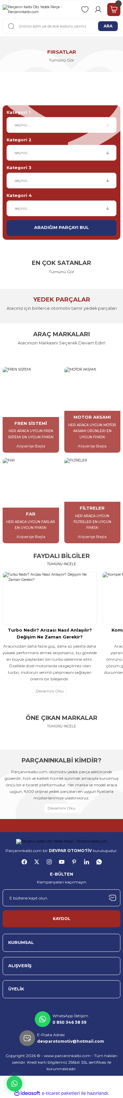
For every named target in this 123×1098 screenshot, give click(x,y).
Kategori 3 (19, 167)
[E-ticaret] (61, 1093)
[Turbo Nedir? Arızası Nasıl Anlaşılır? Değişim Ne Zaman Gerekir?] (50, 598)
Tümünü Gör (61, 271)
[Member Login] (98, 9)
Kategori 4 (19, 195)
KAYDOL (62, 918)
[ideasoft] (27, 1093)
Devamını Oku (50, 690)
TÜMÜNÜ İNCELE (61, 564)
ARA (108, 26)
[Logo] (39, 10)
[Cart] (113, 9)
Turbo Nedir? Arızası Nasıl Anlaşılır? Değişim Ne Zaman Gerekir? (50, 633)
